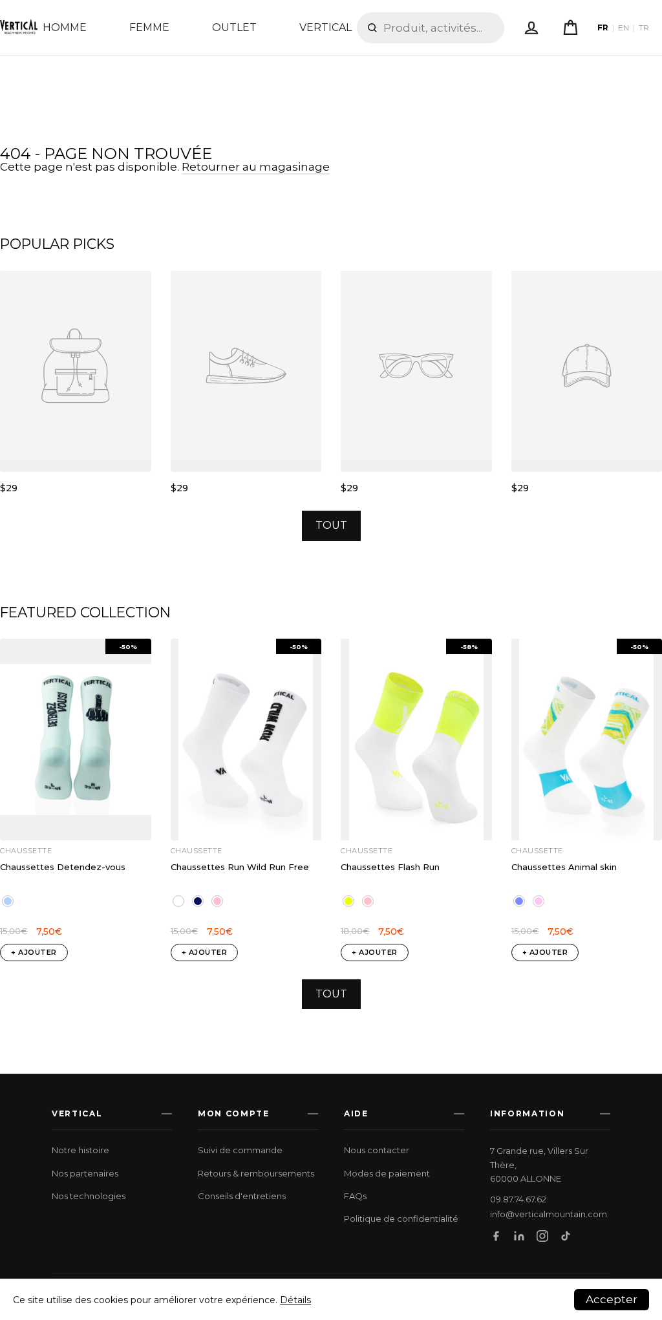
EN (623, 28)
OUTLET (234, 27)
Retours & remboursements (256, 1173)
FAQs (355, 1196)
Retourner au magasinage (256, 166)
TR (644, 28)
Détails (295, 1300)
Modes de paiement (387, 1173)
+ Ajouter (34, 952)
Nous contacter (376, 1150)
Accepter (611, 1299)
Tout (331, 525)
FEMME (149, 27)
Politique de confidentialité (401, 1218)
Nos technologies (88, 1196)
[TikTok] (565, 1236)
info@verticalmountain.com (548, 1214)
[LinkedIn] (519, 1236)
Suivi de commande (240, 1150)
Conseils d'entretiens (242, 1196)
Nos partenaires (85, 1173)
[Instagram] (542, 1236)
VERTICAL (325, 27)
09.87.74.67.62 (518, 1199)
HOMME (65, 27)
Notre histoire (80, 1150)
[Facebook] (496, 1236)
